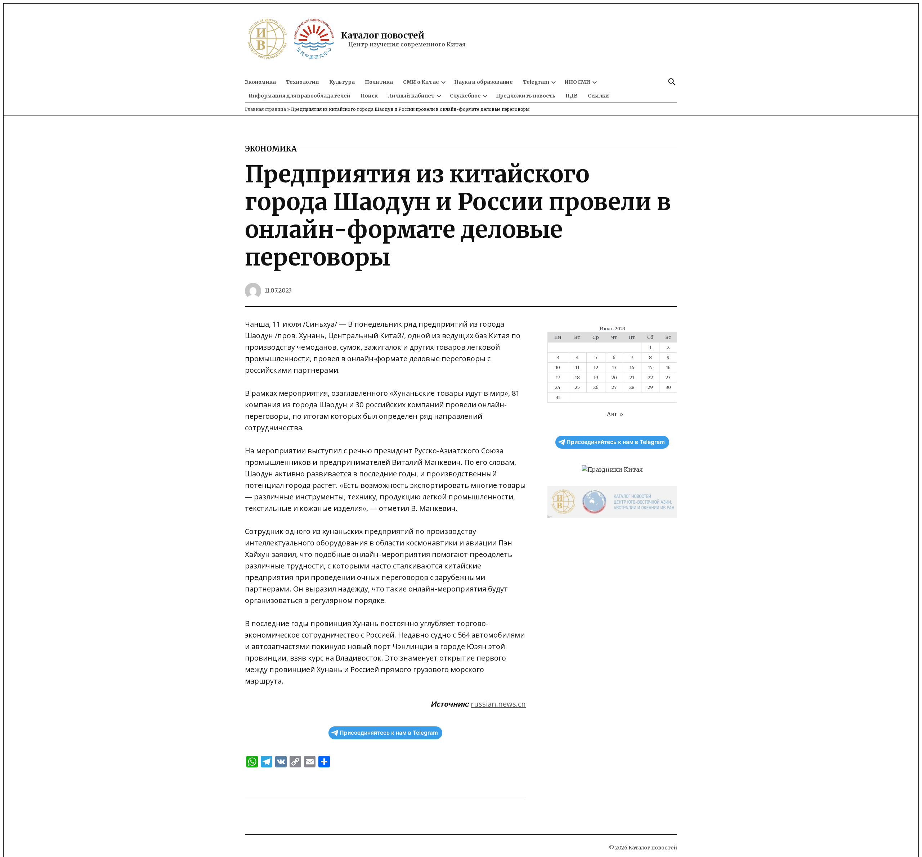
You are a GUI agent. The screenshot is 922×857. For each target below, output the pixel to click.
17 (558, 377)
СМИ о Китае (421, 82)
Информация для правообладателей (299, 95)
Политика (379, 82)
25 (577, 387)
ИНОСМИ (577, 82)
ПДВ (571, 95)
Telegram (536, 82)
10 (557, 367)
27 (614, 387)
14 (632, 367)
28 (632, 387)
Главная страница (265, 109)
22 (650, 377)
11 (577, 367)
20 (614, 377)
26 (596, 387)
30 (668, 387)
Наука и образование (483, 82)
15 (650, 367)
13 (614, 367)
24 (557, 387)
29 (650, 387)
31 (558, 397)
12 (596, 367)
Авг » (615, 414)
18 (577, 377)
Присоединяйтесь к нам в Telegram (389, 732)
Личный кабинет (411, 95)
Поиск (369, 95)
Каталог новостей (382, 35)
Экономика (260, 82)
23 (668, 377)
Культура (342, 82)
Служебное (465, 95)
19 (596, 377)
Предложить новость (525, 95)
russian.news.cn (498, 704)
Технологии (302, 82)
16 (668, 367)
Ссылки (598, 95)
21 (632, 377)
